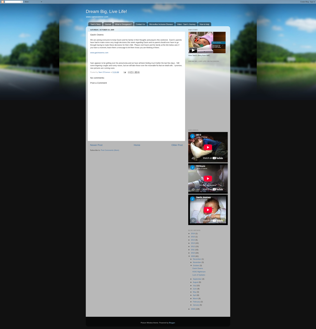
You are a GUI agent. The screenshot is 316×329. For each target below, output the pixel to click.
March (195, 298)
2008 (193, 309)
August (196, 282)
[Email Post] (124, 72)
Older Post (177, 145)
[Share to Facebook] (136, 72)
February (197, 302)
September (197, 279)
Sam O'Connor (105, 72)
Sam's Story (96, 24)
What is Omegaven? (123, 24)
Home (137, 145)
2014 (193, 240)
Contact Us (140, 24)
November (197, 262)
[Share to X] (134, 72)
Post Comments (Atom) (110, 150)
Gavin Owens (197, 268)
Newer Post (96, 145)
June (195, 289)
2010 (193, 253)
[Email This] (129, 72)
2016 (193, 233)
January (196, 305)
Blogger (172, 323)
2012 (193, 246)
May (195, 292)
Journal (108, 24)
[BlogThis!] (131, 72)
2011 (193, 250)
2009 (193, 256)
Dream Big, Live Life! (106, 11)
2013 (193, 243)
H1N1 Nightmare (199, 272)
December (197, 259)
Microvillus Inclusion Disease (161, 24)
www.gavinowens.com (99, 53)
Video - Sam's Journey (186, 24)
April (195, 295)
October (196, 265)
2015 (193, 237)
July (195, 285)
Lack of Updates (198, 275)
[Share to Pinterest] (138, 72)
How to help (204, 24)
